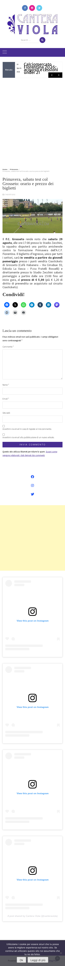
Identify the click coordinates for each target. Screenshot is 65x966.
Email (5, 398)
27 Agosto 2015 (9, 194)
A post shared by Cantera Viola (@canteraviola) (33, 916)
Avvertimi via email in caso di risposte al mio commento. (27, 429)
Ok (21, 960)
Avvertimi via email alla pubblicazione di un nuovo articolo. (28, 437)
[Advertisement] (32, 122)
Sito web (6, 412)
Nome (5, 384)
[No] (60, 953)
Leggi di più (37, 960)
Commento (8, 346)
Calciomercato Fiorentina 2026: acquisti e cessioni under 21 (41, 68)
